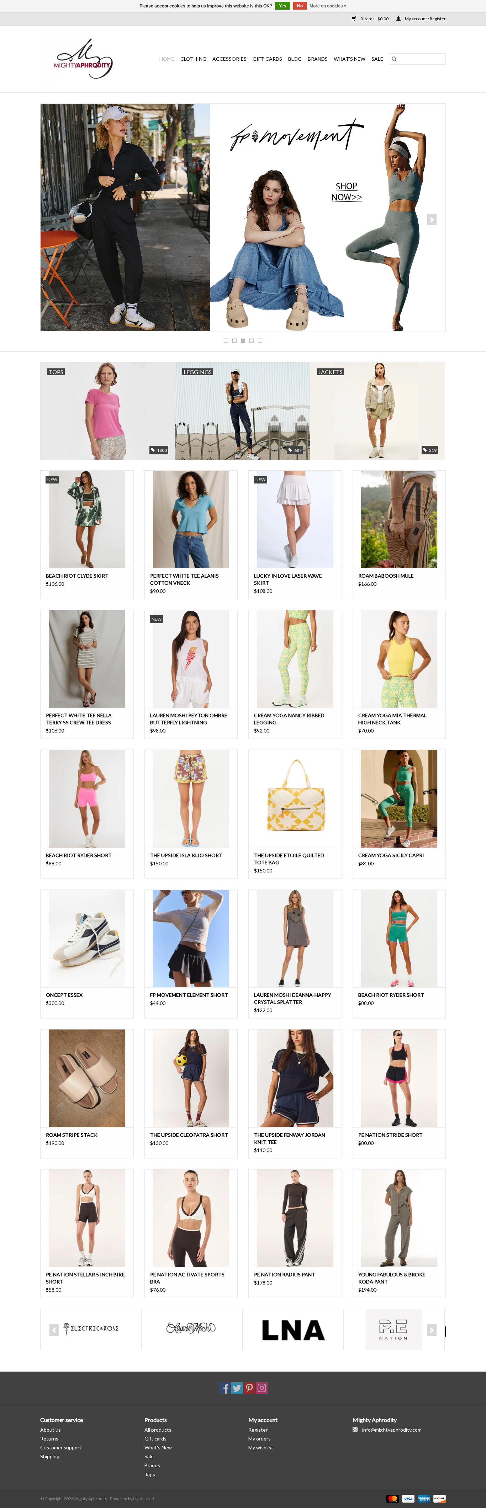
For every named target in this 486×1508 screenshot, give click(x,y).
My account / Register (425, 18)
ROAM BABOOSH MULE (386, 576)
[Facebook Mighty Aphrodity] (224, 1388)
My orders (259, 1439)
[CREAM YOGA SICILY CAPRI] (399, 798)
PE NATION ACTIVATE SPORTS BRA (187, 1278)
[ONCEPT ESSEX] (87, 938)
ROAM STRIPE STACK (71, 1135)
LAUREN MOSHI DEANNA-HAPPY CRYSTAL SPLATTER (292, 998)
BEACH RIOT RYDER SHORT (79, 855)
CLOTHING (193, 59)
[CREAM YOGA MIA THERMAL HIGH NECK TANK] (399, 659)
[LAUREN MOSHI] (192, 1329)
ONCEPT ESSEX (64, 995)
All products (157, 1430)
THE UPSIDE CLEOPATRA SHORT (189, 1135)
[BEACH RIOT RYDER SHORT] (87, 798)
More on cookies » (328, 6)
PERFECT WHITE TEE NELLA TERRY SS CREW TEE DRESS (79, 718)
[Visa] (407, 1498)
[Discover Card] (438, 1498)
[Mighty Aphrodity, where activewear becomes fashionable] (87, 59)
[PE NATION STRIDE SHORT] (399, 1078)
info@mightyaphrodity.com (392, 1430)
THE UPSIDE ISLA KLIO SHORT (186, 855)
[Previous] (54, 219)
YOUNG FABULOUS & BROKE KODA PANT (392, 1278)
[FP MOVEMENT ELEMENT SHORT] (191, 938)
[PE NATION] (394, 1329)
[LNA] (293, 1329)
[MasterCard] (392, 1498)
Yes (282, 6)
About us (50, 1430)
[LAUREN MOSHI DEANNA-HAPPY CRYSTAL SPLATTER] (295, 938)
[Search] (394, 59)
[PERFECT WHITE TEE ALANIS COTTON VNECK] (191, 519)
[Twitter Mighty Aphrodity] (237, 1388)
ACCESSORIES (229, 59)
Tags (149, 1474)
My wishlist (260, 1447)
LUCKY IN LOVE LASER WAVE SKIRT (288, 579)
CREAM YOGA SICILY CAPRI (391, 855)
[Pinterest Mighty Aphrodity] (249, 1388)
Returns (49, 1439)
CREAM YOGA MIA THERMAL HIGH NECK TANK (392, 718)
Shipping (49, 1456)
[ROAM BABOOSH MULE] (399, 519)
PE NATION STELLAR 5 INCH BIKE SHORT (85, 1278)
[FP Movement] (243, 217)
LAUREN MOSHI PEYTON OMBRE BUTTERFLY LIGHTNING (188, 718)
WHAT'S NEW (349, 59)
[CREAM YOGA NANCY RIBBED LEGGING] (295, 659)
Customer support (60, 1447)
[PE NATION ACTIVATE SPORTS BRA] (191, 1218)
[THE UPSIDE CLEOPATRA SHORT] (191, 1078)
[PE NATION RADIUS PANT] (295, 1218)
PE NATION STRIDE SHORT (390, 1135)
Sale (149, 1456)
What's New (158, 1447)
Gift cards (267, 59)
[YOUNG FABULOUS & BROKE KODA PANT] (399, 1218)
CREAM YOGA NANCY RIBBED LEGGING (289, 718)
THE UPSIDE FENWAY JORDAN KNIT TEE (289, 1138)
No (300, 6)
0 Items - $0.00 (374, 18)
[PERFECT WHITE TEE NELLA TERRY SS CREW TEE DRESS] (87, 659)
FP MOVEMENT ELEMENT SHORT (189, 995)
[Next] (432, 219)
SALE (377, 59)
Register (258, 1430)
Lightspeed (143, 1498)
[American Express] (423, 1498)
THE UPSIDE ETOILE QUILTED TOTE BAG (289, 858)
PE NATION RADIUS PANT (284, 1274)
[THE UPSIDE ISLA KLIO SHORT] (191, 798)
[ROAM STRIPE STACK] (87, 1078)
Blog (295, 59)
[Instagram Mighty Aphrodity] (262, 1388)
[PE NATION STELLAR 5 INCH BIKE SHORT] (87, 1218)
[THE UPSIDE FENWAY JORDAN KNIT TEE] (295, 1078)
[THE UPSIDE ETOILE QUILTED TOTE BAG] (295, 798)
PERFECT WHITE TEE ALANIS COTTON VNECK (184, 579)
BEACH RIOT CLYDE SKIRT (77, 576)
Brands (318, 59)
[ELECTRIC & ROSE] (91, 1329)
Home (166, 59)
